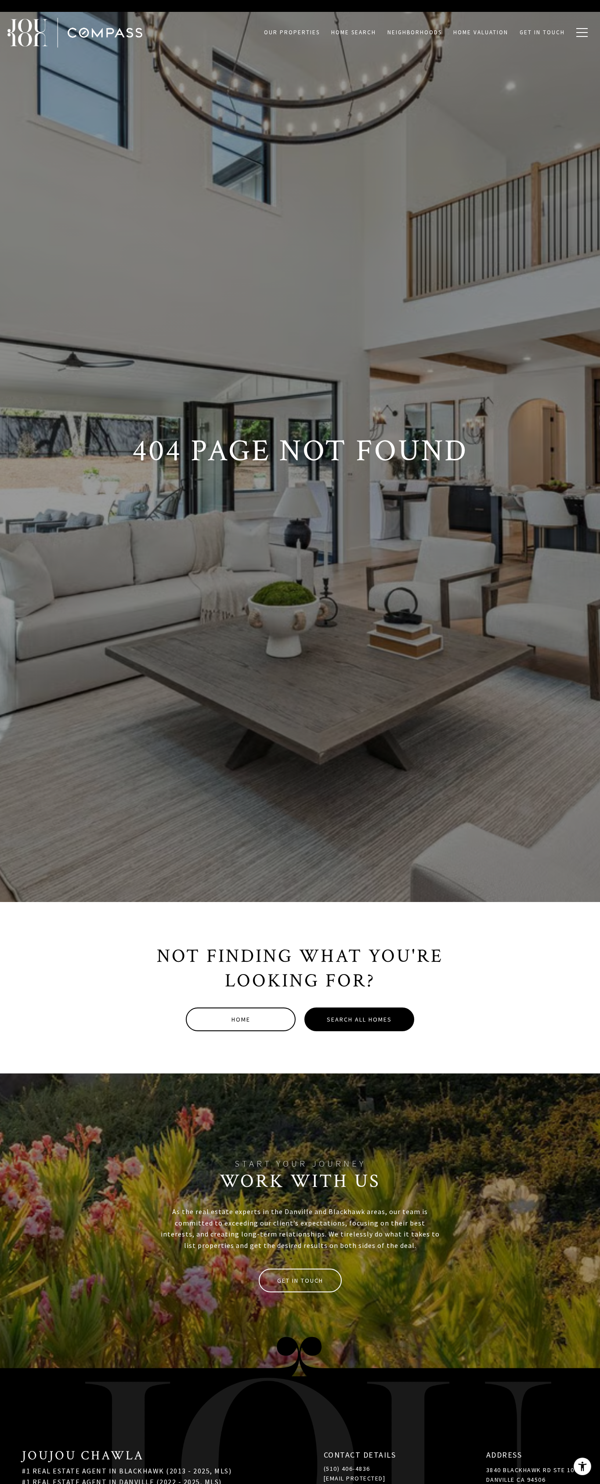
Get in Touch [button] (300, 1280)
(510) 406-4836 (347, 1469)
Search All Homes (359, 1019)
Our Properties (292, 32)
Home (240, 1019)
